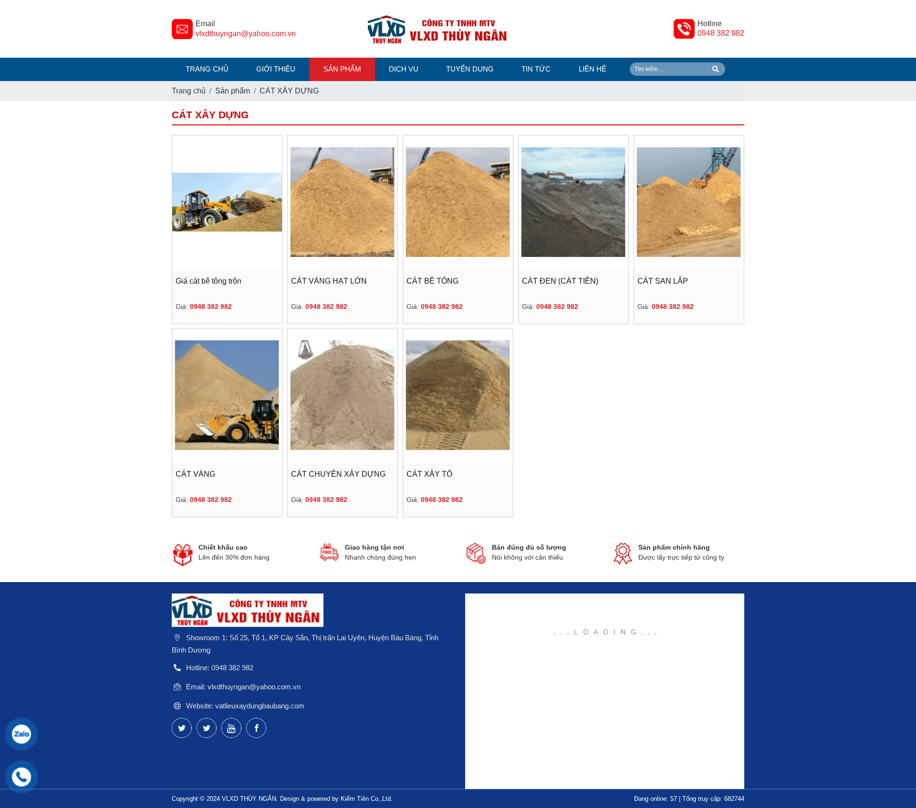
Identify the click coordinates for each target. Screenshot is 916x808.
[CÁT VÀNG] (227, 395)
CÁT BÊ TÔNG (432, 281)
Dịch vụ (403, 69)
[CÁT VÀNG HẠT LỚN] (342, 202)
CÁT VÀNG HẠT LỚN (329, 281)
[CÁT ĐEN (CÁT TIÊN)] (573, 202)
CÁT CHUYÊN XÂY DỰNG (338, 474)
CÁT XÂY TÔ (429, 474)
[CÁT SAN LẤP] (689, 202)
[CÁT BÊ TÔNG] (458, 202)
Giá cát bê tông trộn (208, 281)
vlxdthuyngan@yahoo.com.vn (246, 34)
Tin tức (536, 69)
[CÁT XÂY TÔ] (458, 395)
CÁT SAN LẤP (662, 281)
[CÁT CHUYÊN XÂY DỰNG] (342, 395)
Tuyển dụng (470, 69)
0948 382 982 (720, 33)
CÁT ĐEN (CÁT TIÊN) (560, 281)
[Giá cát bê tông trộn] (227, 202)
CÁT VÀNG (195, 474)
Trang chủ (207, 69)
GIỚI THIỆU (275, 69)
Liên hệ (592, 69)
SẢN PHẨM (342, 69)
